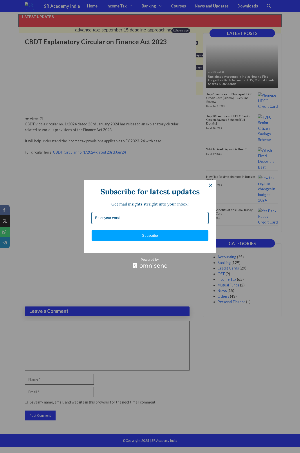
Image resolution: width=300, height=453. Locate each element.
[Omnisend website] (150, 263)
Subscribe (150, 235)
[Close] (210, 185)
